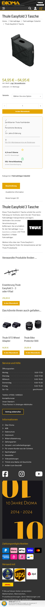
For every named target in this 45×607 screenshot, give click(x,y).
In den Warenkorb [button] (11, 303)
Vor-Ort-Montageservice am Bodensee (20, 142)
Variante (5, 95)
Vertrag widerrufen (13, 412)
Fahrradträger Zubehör (32, 21)
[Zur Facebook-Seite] (5, 474)
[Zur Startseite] (22, 3)
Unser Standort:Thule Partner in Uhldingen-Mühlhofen (17, 403)
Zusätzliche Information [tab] (15, 192)
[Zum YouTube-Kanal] (39, 474)
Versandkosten (19, 83)
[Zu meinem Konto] (35, 8)
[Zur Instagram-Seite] (22, 474)
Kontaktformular (8, 398)
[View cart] (41, 8)
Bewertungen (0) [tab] (12, 198)
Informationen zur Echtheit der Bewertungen (20, 604)
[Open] (3, 8)
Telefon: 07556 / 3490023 (12, 395)
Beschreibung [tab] (11, 186)
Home (4, 21)
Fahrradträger (15, 21)
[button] (4, 603)
